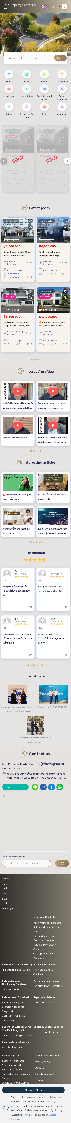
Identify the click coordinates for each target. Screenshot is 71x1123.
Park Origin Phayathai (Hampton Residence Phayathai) (13, 1007)
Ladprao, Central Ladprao (48, 1026)
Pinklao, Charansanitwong (17, 964)
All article (34, 542)
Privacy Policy (43, 1061)
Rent (4, 888)
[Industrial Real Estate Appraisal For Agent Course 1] (35, 725)
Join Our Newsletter (13, 856)
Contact (40, 1079)
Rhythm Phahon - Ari (44, 1002)
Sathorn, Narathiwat (45, 964)
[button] (65, 34)
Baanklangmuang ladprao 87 (17, 1035)
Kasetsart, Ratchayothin (16, 1041)
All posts (34, 359)
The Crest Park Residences (47, 1031)
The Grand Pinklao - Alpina (16, 969)
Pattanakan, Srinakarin (46, 980)
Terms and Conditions (47, 1055)
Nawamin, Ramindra (44, 917)
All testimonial (34, 665)
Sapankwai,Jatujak (44, 997)
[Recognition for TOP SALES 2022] (53, 694)
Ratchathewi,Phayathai (15, 997)
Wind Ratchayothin (12, 1047)
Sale (4, 883)
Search (60, 57)
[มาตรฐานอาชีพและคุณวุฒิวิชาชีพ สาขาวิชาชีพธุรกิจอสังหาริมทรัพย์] (18, 694)
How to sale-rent (45, 1073)
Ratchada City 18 (10, 989)
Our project (8, 908)
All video (34, 450)
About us (41, 1067)
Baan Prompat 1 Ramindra (47, 922)
